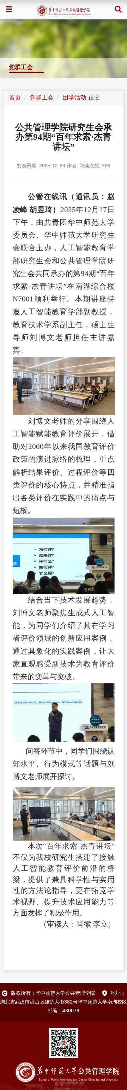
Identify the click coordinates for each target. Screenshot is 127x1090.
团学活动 (74, 97)
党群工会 (42, 97)
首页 (15, 97)
